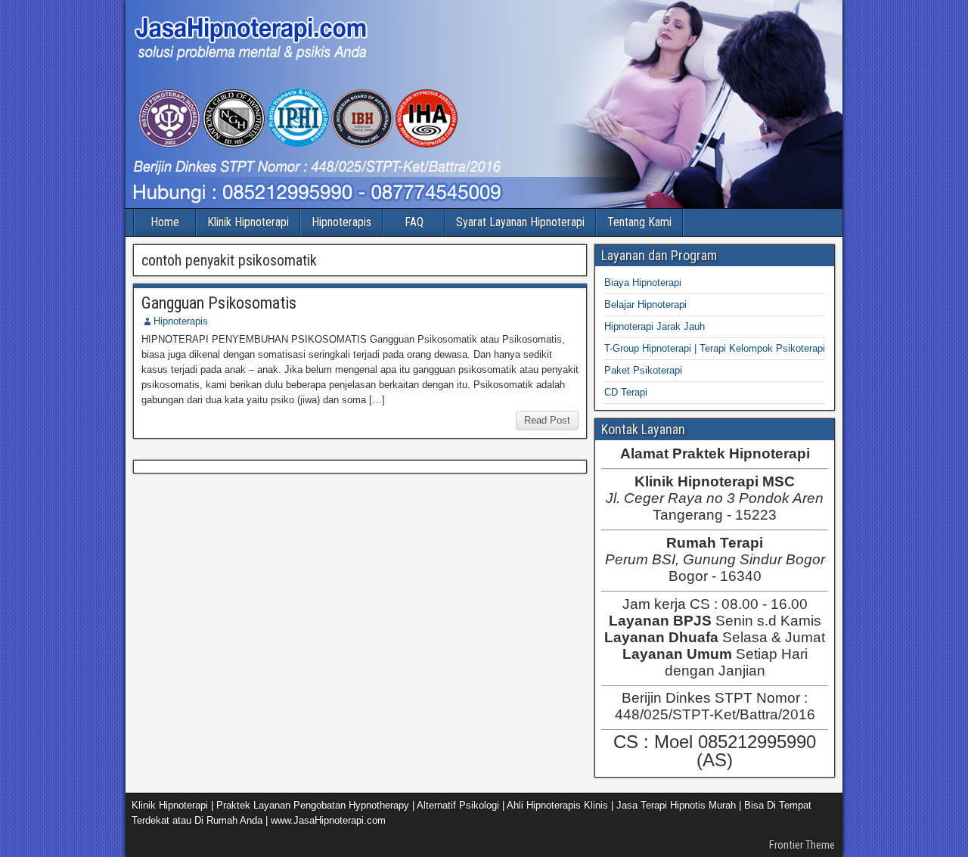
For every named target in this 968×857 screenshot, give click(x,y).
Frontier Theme (802, 845)
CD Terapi (625, 392)
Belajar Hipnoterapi (645, 304)
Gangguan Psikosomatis (218, 302)
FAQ (414, 222)
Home (164, 222)
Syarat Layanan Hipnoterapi (520, 222)
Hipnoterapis (341, 222)
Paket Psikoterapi (643, 370)
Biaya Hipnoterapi (642, 282)
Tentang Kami (639, 222)
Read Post (547, 420)
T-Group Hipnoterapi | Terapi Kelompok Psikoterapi (714, 348)
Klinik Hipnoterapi (248, 222)
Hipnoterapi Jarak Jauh (654, 326)
